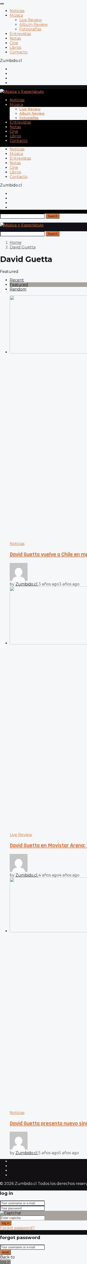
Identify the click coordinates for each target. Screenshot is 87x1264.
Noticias (17, 10)
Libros (15, 47)
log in (5, 1223)
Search (53, 216)
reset (5, 1252)
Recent (17, 280)
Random (18, 289)
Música (16, 15)
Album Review (33, 24)
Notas (15, 38)
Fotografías (30, 29)
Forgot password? (17, 1228)
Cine (14, 43)
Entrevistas (20, 33)
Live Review (30, 20)
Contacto (19, 52)
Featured (19, 284)
